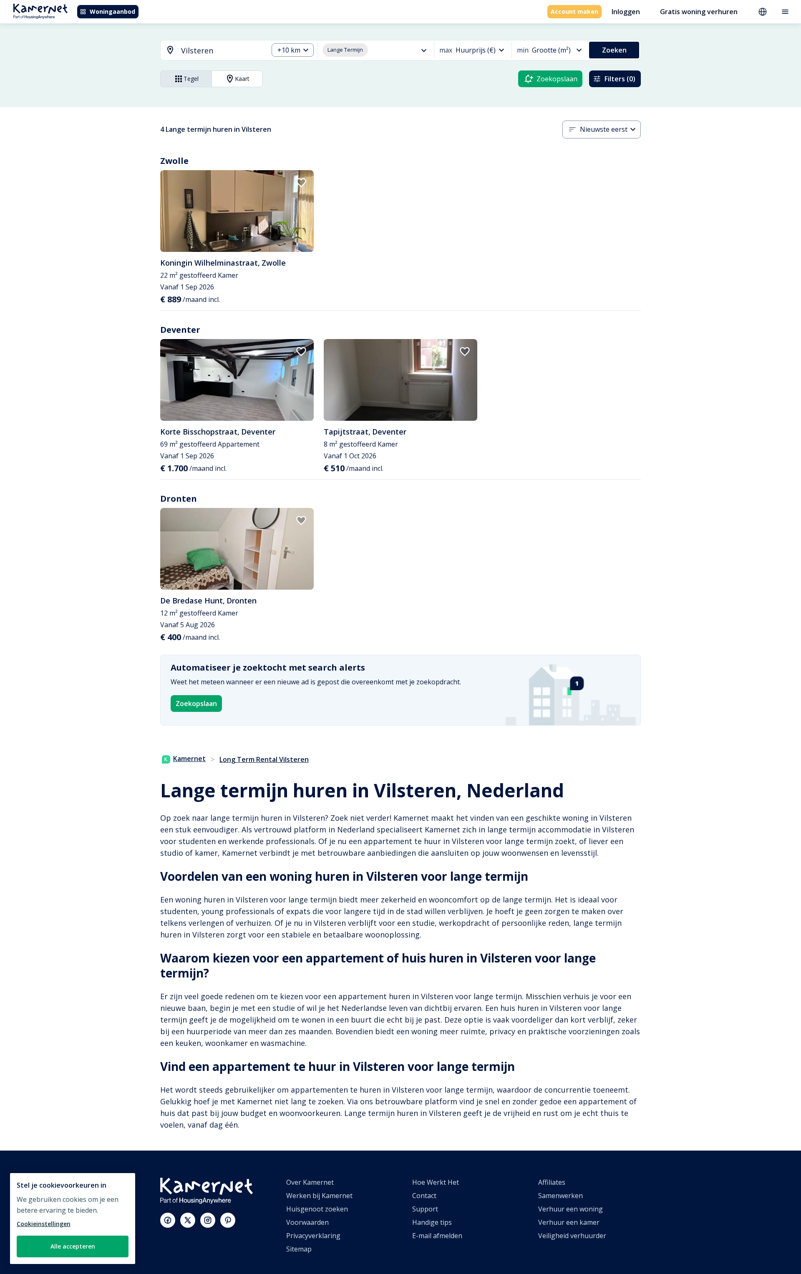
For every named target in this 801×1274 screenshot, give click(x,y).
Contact (424, 1195)
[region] (72, 1218)
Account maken (574, 11)
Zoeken (614, 50)
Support (425, 1209)
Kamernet (189, 758)
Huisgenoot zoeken (317, 1209)
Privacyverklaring (313, 1235)
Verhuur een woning (570, 1209)
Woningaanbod (112, 11)
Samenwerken (560, 1195)
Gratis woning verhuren (699, 11)
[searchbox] (221, 51)
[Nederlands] (763, 11)
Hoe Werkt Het (435, 1182)
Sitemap (299, 1249)
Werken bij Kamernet (319, 1195)
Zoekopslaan (196, 703)
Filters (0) (620, 78)
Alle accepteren (72, 1246)
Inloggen (626, 11)
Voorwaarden (307, 1222)
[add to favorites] (301, 182)
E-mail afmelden (437, 1235)
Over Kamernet (310, 1182)
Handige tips (432, 1222)
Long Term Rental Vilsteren (264, 759)
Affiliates (551, 1182)
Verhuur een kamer (568, 1222)
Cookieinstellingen (44, 1224)
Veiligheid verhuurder (572, 1235)
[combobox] (209, 50)
